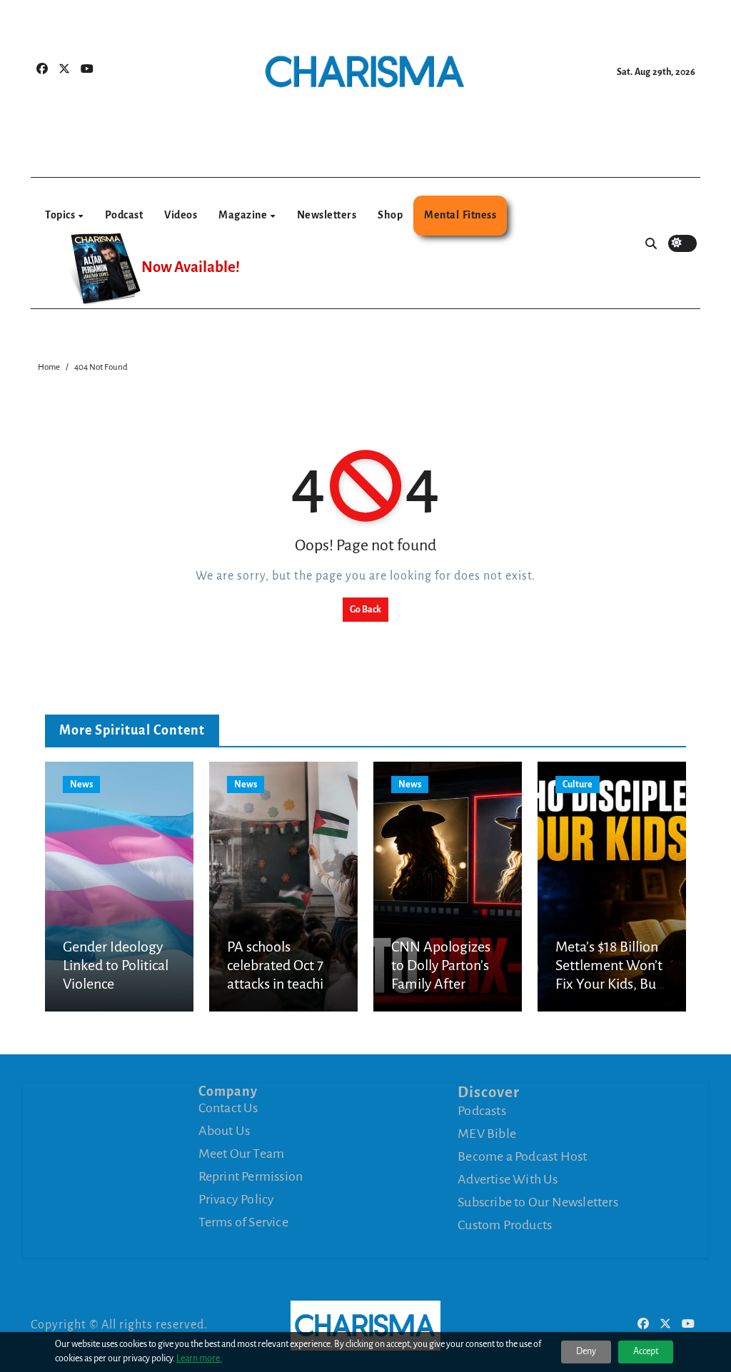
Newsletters (327, 215)
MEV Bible (487, 1133)
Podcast (124, 215)
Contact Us (228, 1108)
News (81, 785)
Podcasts (482, 1110)
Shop (390, 215)
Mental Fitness (460, 215)
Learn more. (199, 1358)
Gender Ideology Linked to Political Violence (115, 965)
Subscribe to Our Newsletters (538, 1201)
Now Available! (190, 267)
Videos (180, 215)
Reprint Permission (250, 1176)
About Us (224, 1131)
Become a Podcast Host (522, 1156)
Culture (578, 785)
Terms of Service (243, 1222)
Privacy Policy (236, 1199)
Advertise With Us (508, 1178)
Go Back (365, 610)
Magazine (243, 215)
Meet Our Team (241, 1153)
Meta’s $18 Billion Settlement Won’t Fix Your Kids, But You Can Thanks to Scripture (611, 984)
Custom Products (505, 1224)
